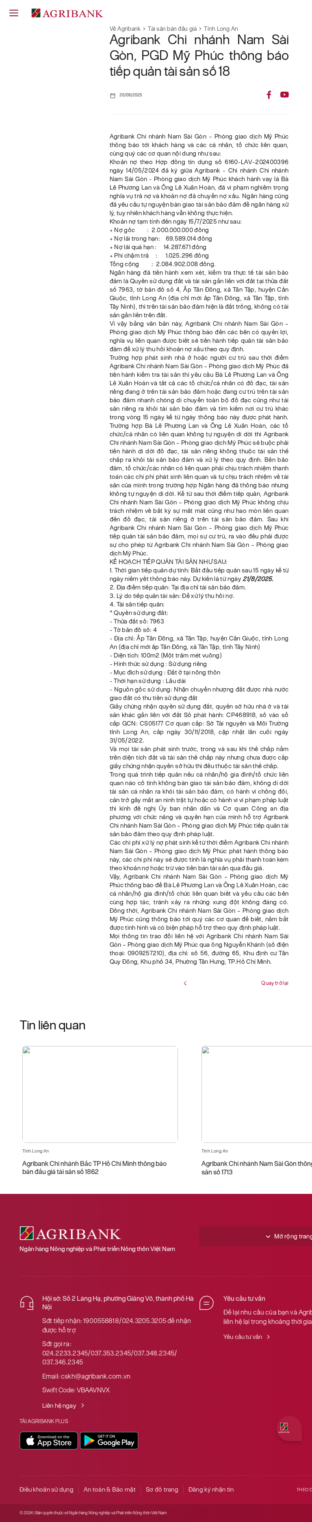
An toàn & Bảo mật (110, 1489)
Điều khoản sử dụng (47, 1489)
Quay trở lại (274, 983)
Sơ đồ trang (162, 1489)
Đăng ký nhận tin (211, 1489)
